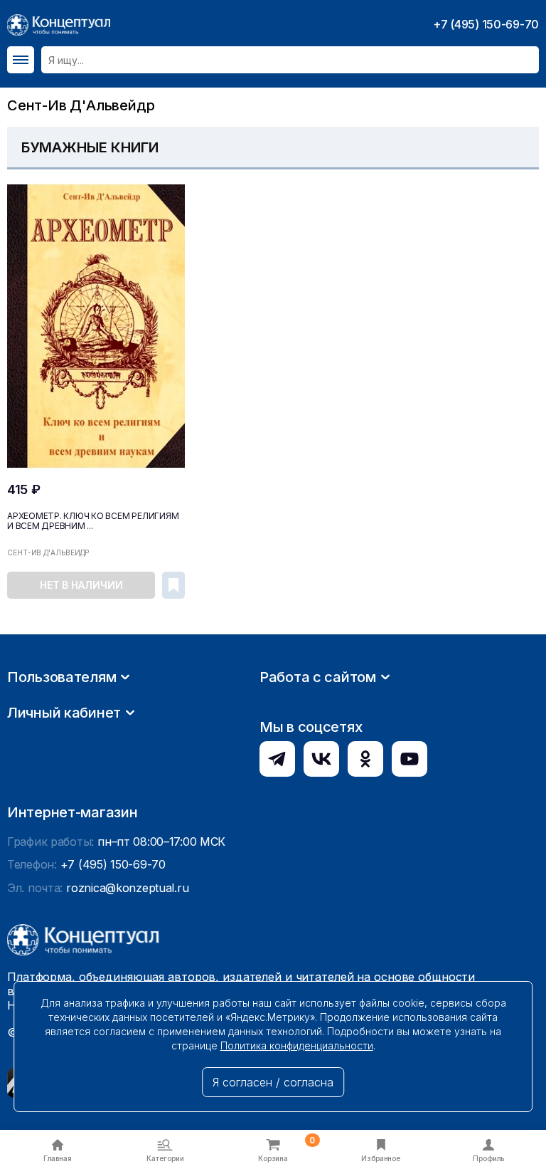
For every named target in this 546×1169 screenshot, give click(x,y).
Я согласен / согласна (273, 1082)
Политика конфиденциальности (296, 1045)
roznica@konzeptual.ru (127, 888)
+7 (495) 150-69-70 (486, 24)
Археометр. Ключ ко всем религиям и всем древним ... (92, 521)
